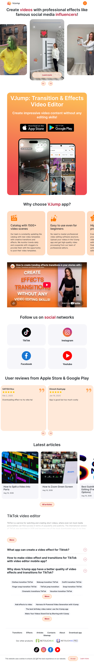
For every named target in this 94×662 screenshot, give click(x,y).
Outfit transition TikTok (72, 582)
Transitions (17, 632)
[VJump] (13, 3)
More (12, 540)
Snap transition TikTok (72, 587)
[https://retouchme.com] (45, 640)
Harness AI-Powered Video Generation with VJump (57, 604)
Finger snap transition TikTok (24, 587)
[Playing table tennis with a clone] (34, 166)
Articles (40, 632)
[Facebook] (51, 649)
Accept (72, 658)
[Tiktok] (37, 649)
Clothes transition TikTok (22, 582)
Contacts (51, 632)
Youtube (67, 364)
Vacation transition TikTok (61, 591)
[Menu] (85, 3)
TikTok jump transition (49, 587)
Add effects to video (23, 604)
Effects (29, 632)
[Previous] (43, 83)
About (62, 632)
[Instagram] (44, 649)
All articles (47, 504)
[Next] (50, 83)
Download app (75, 632)
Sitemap (47, 635)
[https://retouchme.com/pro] (67, 640)
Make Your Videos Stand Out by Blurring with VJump (47, 614)
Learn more (12, 70)
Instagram (67, 340)
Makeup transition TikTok (47, 582)
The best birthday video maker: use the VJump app (47, 609)
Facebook (26, 364)
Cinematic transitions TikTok (34, 591)
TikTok (26, 340)
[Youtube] (57, 649)
